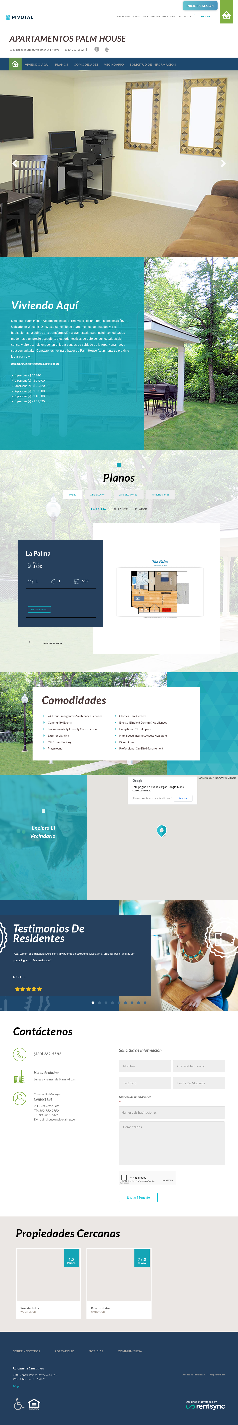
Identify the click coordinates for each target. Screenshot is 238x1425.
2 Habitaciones (128, 494)
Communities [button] (129, 1351)
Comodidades (86, 64)
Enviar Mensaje (138, 1197)
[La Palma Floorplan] (160, 588)
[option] (119, 955)
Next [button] (223, 163)
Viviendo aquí (37, 64)
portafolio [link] (64, 1351)
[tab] (93, 1002)
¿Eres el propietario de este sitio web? (152, 798)
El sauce (120, 509)
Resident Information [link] (159, 16)
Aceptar (183, 798)
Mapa (16, 1386)
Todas (72, 494)
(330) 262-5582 (74, 49)
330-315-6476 (48, 1115)
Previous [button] (14, 163)
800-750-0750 (49, 1110)
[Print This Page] (107, 50)
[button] (162, 831)
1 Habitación (97, 494)
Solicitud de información (153, 64)
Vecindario (114, 64)
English (205, 16)
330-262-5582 (49, 1106)
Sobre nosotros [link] (128, 16)
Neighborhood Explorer (224, 777)
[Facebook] (96, 49)
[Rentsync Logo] (205, 1405)
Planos (61, 64)
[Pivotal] (15, 17)
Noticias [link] (184, 16)
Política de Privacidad (193, 1374)
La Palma (98, 509)
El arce (141, 509)
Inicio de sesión (200, 5)
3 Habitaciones (160, 494)
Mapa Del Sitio (217, 1374)
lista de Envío (39, 609)
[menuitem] (128, 21)
